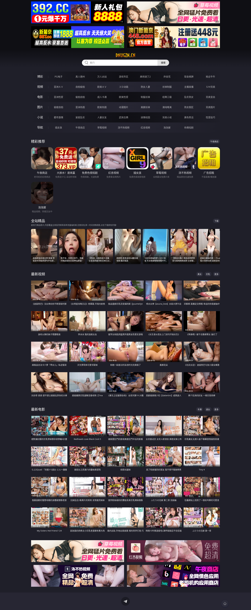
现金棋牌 (188, 76)
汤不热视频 (123, 127)
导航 (40, 127)
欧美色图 (102, 107)
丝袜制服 (167, 86)
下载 (216, 220)
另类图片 (210, 107)
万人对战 (102, 76)
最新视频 (38, 274)
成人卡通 (102, 97)
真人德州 (80, 76)
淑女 (208, 409)
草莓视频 (102, 127)
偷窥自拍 (58, 107)
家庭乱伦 (80, 117)
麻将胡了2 (145, 76)
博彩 (40, 77)
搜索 (163, 62)
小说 (40, 117)
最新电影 (38, 409)
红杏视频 (145, 127)
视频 (40, 87)
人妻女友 (102, 117)
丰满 (200, 409)
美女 (200, 274)
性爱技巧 (210, 117)
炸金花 (167, 76)
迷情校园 (145, 117)
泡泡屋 (167, 127)
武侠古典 (123, 117)
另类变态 (210, 97)
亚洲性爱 (58, 97)
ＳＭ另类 (210, 86)
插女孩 (58, 127)
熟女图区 (188, 107)
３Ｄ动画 (123, 86)
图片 (40, 107)
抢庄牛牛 (210, 76)
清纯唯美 (167, 107)
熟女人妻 (145, 86)
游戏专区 (123, 76)
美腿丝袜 (145, 107)
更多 (216, 274)
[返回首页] (224, 603)
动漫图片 (123, 107)
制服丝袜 (145, 97)
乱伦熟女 (188, 97)
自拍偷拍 (80, 86)
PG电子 (58, 76)
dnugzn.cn (125, 55)
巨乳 (208, 274)
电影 (40, 97)
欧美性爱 (123, 97)
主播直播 (188, 86)
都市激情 (58, 117)
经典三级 (167, 97)
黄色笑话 (188, 117)
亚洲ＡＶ (58, 86)
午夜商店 (80, 127)
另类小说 (167, 117)
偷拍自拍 (80, 97)
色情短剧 (188, 127)
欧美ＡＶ (102, 86)
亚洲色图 (80, 107)
